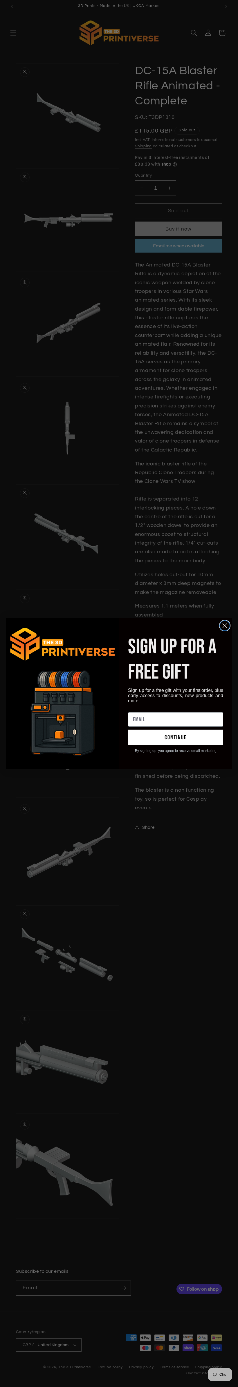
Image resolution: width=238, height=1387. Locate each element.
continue (176, 737)
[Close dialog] (225, 626)
